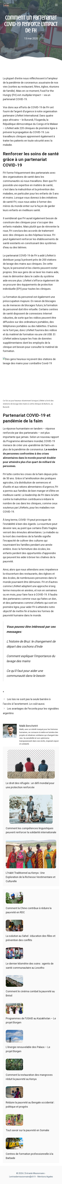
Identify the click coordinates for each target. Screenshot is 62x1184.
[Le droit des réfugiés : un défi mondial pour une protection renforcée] (31, 776)
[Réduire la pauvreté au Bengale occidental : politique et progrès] (14, 1095)
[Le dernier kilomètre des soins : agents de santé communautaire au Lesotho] (14, 956)
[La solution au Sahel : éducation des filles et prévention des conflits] (14, 929)
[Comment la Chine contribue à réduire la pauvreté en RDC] (14, 901)
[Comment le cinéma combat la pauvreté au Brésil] (14, 984)
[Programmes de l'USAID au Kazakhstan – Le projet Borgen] (14, 1011)
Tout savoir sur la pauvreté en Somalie (27, 1130)
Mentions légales (45, 1176)
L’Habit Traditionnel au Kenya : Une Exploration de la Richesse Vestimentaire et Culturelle (30, 877)
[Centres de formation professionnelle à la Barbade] (14, 1147)
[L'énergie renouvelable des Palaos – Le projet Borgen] (14, 1040)
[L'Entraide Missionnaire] (6, 5)
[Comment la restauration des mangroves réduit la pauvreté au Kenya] (14, 1068)
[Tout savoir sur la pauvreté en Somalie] (14, 1123)
